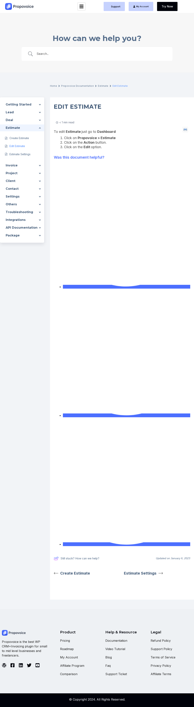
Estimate (103, 85)
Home (53, 85)
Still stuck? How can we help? (80, 558)
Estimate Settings (140, 573)
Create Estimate (75, 573)
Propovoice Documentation (77, 85)
